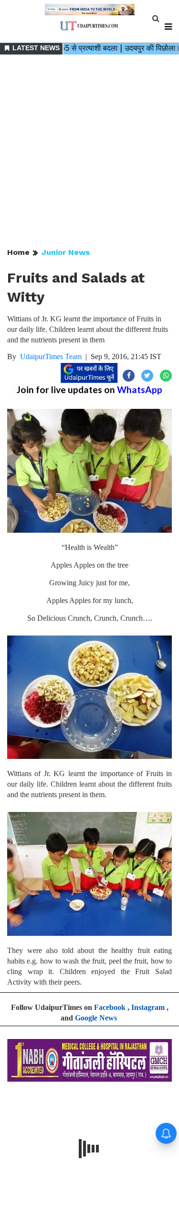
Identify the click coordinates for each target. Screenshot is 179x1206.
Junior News (66, 252)
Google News (96, 1018)
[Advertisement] (89, 151)
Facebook (110, 1007)
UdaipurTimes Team (51, 356)
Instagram (148, 1007)
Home (18, 252)
